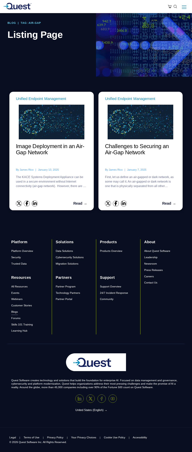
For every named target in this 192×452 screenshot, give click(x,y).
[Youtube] (113, 399)
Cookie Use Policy (114, 437)
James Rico (27, 169)
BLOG (12, 22)
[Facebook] (102, 399)
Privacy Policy (55, 437)
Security (16, 257)
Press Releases (153, 270)
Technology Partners (68, 292)
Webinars (16, 299)
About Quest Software (157, 250)
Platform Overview (22, 250)
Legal (12, 437)
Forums (15, 318)
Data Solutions (64, 250)
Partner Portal (64, 299)
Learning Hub (19, 330)
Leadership (151, 257)
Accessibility (140, 437)
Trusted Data (19, 263)
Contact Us (150, 282)
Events (15, 292)
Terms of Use (31, 437)
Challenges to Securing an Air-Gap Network (137, 149)
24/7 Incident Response (114, 292)
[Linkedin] (79, 399)
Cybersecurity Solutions (70, 257)
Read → (80, 203)
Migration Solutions (67, 263)
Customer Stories (21, 305)
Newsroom (150, 263)
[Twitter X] (90, 399)
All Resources (19, 286)
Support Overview (110, 286)
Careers (149, 276)
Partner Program (66, 286)
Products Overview (111, 250)
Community (106, 299)
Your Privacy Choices (83, 437)
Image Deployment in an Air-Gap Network (50, 149)
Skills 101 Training (22, 324)
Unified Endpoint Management (41, 99)
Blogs (14, 311)
